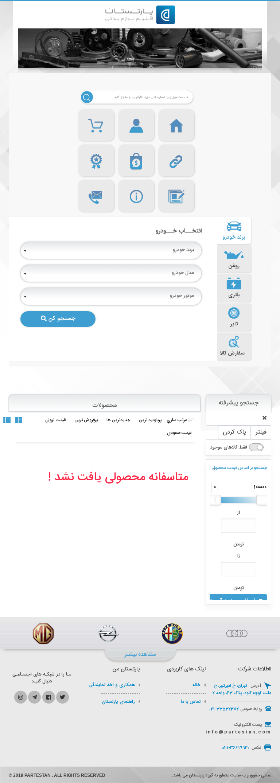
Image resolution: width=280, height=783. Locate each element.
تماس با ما (191, 702)
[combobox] (111, 250)
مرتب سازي (177, 420)
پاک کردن (234, 432)
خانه (196, 685)
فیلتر (261, 432)
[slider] (215, 500)
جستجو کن (61, 319)
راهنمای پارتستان (118, 702)
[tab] (234, 230)
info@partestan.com (238, 732)
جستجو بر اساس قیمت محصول (239, 467)
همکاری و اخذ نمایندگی (112, 685)
